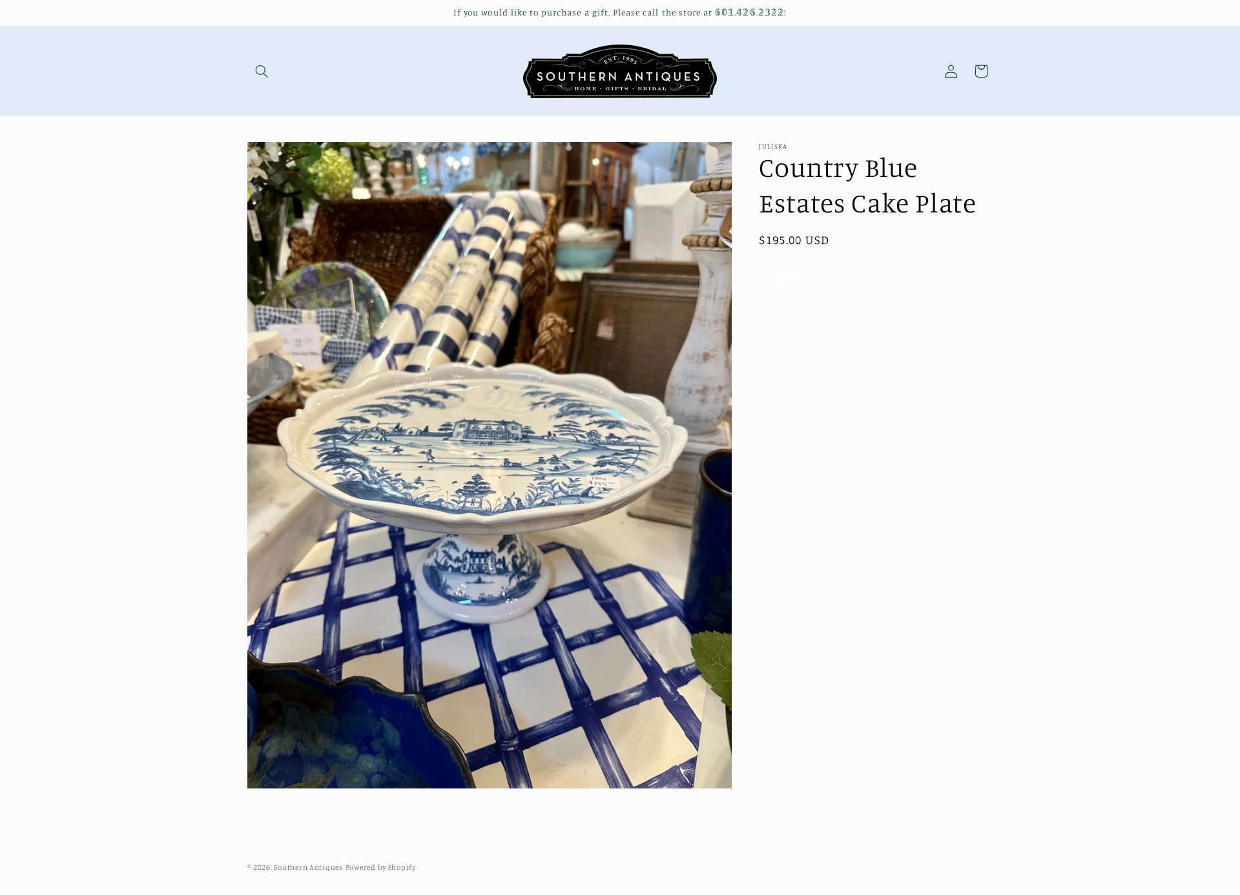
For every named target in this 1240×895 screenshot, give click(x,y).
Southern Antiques (308, 867)
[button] (262, 71)
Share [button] (787, 276)
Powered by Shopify (381, 867)
